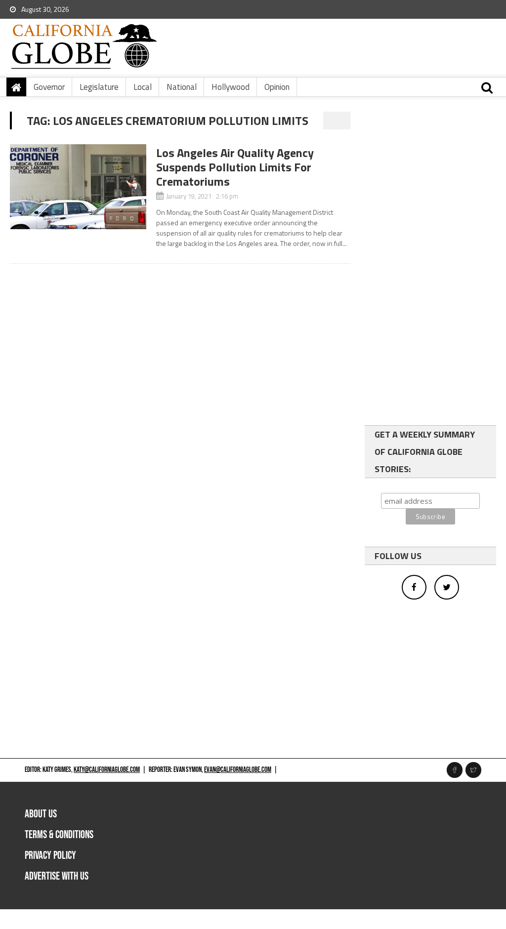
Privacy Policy (50, 855)
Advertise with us (56, 876)
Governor (49, 87)
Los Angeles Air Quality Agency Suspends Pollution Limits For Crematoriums (235, 167)
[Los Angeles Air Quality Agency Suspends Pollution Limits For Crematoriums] (78, 186)
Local (142, 87)
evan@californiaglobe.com (237, 769)
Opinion (277, 87)
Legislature (99, 87)
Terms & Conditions (59, 835)
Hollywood (230, 87)
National (182, 87)
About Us (41, 814)
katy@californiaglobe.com (107, 769)
